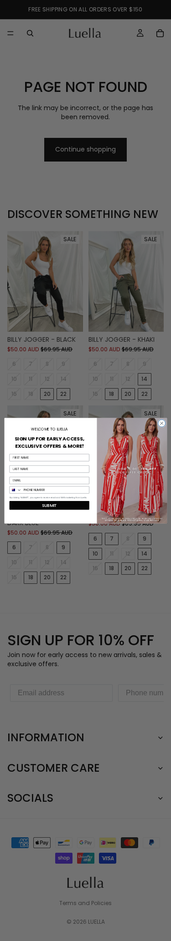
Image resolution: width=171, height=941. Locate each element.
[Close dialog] (161, 423)
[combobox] (15, 489)
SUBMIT (49, 505)
